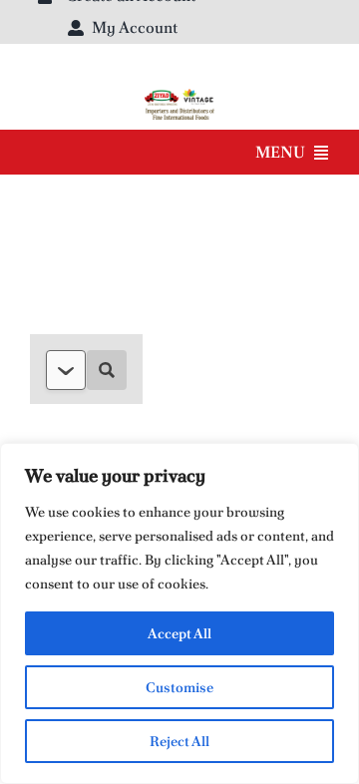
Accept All (179, 633)
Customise (179, 687)
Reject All (179, 741)
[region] (179, 613)
